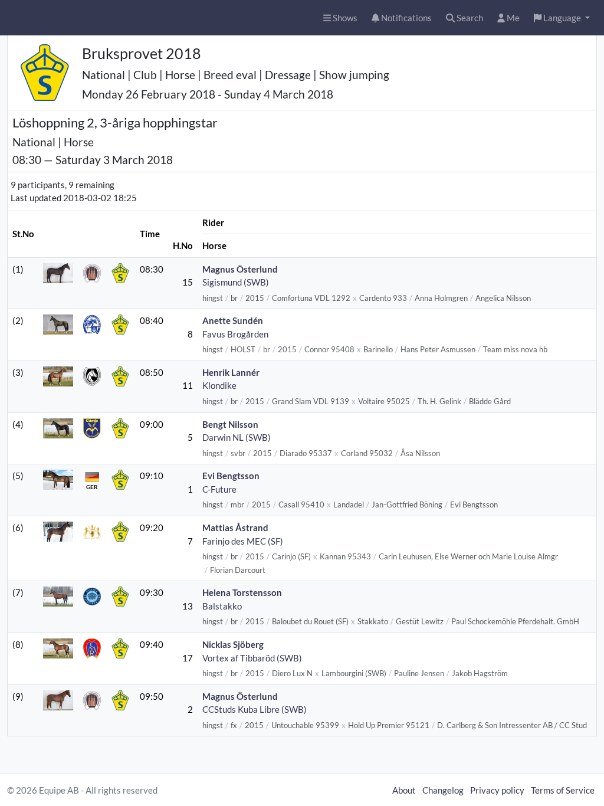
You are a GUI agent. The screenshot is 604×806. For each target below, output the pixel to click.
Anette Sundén (232, 320)
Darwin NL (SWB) (236, 437)
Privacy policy (497, 790)
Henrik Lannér (231, 372)
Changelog (443, 790)
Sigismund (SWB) (235, 282)
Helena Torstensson (242, 592)
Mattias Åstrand (235, 527)
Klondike (219, 385)
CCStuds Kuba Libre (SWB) (254, 709)
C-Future (219, 489)
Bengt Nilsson (230, 424)
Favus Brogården (235, 334)
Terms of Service (563, 790)
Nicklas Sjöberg (233, 644)
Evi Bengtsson (231, 475)
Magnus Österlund (240, 269)
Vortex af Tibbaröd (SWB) (252, 658)
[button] (562, 18)
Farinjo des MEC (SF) (242, 541)
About (404, 790)
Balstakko (222, 606)
